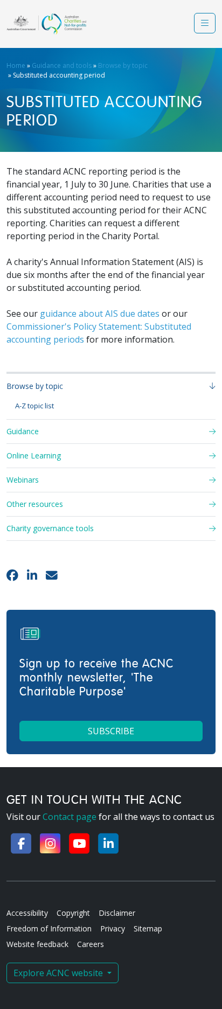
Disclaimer (117, 913)
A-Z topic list (34, 405)
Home (15, 65)
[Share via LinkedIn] (32, 575)
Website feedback (37, 944)
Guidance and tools (62, 65)
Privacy (112, 928)
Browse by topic (123, 65)
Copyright (73, 913)
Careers (90, 944)
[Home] (46, 24)
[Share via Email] (52, 575)
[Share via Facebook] (12, 575)
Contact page (69, 817)
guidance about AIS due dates (99, 313)
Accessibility (27, 913)
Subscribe (111, 731)
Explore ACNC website (59, 973)
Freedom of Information (49, 928)
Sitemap (148, 928)
